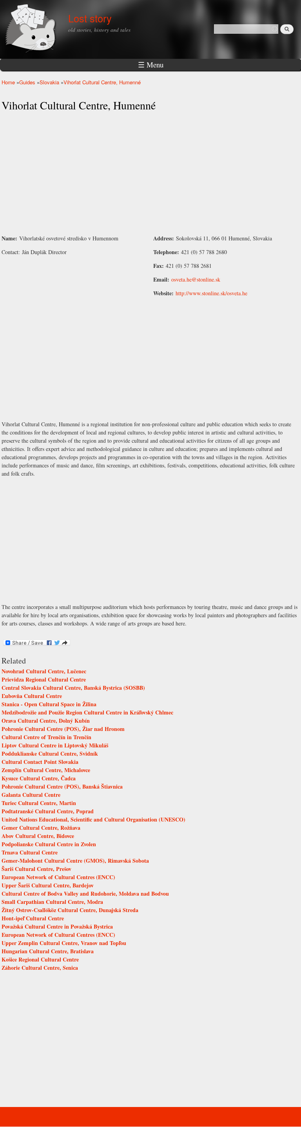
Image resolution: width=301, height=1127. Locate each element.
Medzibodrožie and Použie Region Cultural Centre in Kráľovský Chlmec (87, 712)
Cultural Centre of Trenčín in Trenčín (46, 737)
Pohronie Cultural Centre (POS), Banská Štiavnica (62, 786)
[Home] (32, 29)
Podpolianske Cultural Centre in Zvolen (49, 844)
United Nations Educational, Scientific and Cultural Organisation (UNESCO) (93, 819)
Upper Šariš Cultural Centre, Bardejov (48, 885)
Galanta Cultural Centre (31, 795)
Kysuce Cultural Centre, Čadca (39, 778)
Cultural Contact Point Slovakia (40, 762)
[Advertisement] (150, 173)
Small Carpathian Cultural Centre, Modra (52, 902)
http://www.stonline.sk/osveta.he (211, 293)
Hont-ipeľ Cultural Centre (33, 918)
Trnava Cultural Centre (30, 852)
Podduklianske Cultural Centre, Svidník (50, 753)
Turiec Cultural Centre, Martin (39, 803)
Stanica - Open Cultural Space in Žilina (49, 704)
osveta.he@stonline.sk (195, 279)
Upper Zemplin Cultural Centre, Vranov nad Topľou (64, 943)
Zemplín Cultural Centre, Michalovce (46, 770)
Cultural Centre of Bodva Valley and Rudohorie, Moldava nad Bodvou (85, 893)
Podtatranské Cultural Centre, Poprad (48, 811)
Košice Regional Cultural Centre (40, 959)
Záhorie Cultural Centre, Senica (40, 967)
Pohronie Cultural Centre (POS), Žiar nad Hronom (63, 729)
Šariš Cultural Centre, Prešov (36, 869)
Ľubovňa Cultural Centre (32, 696)
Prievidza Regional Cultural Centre (44, 679)
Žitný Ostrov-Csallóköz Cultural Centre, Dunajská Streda (70, 910)
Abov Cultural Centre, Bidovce (38, 836)
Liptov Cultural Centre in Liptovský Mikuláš (55, 745)
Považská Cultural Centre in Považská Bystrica (57, 926)
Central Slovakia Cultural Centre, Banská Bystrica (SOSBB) (73, 687)
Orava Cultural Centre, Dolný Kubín (46, 720)
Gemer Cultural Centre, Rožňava (41, 827)
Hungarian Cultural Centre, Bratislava (48, 951)
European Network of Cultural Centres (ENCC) (58, 877)
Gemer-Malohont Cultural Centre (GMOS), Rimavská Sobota (75, 860)
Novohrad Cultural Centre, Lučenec (44, 671)
